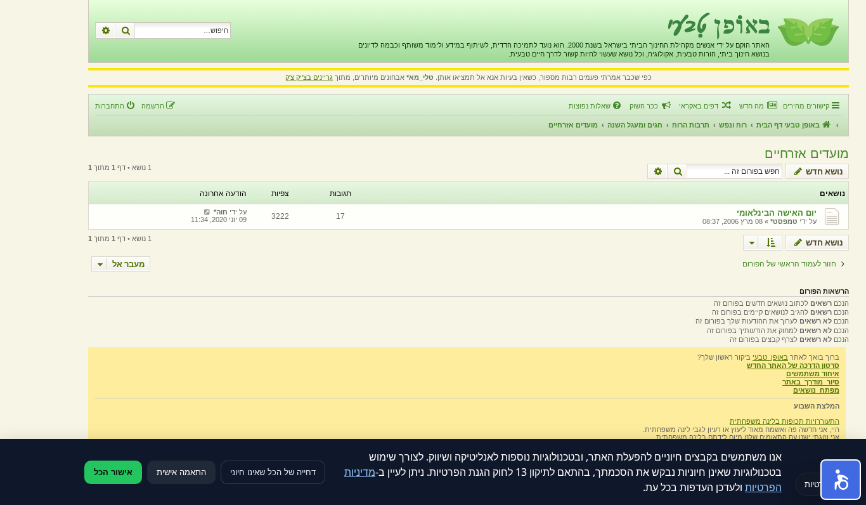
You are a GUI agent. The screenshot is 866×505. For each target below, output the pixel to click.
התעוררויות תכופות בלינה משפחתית (784, 421)
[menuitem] (758, 106)
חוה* (221, 212)
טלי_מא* (420, 77)
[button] (841, 480)
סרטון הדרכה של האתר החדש (793, 365)
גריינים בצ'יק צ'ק (309, 77)
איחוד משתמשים (812, 373)
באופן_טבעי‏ (770, 357)
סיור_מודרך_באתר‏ (810, 382)
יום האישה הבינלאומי (777, 213)
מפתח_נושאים (816, 390)
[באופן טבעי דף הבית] (807, 31)
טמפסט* (784, 221)
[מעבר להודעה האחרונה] (207, 212)
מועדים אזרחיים (807, 154)
